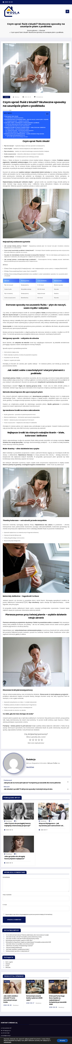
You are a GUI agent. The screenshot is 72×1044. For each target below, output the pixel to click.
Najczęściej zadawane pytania (15, 118)
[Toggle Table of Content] (46, 113)
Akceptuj (62, 1040)
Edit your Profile (52, 763)
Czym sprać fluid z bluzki (11, 116)
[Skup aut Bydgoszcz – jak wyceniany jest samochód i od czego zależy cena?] (53, 811)
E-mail (5, 904)
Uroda (7, 965)
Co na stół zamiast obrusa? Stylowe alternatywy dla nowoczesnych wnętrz (27, 935)
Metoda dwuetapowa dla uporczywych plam (19, 124)
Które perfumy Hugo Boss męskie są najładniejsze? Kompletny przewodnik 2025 (28, 942)
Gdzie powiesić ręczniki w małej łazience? (17, 951)
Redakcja (17, 97)
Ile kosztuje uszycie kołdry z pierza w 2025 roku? (19, 940)
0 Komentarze (39, 97)
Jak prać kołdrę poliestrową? (14, 947)
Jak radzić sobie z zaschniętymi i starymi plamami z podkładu (22, 122)
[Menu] (67, 11)
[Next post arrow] (67, 789)
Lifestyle (6, 97)
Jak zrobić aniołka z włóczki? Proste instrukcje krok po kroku (22, 938)
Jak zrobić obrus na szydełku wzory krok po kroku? (20, 944)
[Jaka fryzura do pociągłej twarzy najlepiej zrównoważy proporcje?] (18, 811)
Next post (7, 786)
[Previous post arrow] (67, 782)
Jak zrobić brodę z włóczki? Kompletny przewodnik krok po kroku (24, 937)
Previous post (8, 780)
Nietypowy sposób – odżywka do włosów (18, 121)
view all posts (30, 767)
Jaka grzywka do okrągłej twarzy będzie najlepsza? (14, 857)
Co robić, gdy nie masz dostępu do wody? (18, 136)
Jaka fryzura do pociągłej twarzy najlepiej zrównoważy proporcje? (17, 824)
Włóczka (8, 967)
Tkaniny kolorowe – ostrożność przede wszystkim (21, 130)
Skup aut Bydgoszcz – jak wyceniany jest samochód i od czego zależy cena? (51, 824)
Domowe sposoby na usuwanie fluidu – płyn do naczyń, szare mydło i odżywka (26, 119)
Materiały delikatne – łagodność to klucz (18, 132)
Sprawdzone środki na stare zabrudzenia (18, 126)
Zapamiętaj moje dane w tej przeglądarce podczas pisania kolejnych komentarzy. (29, 914)
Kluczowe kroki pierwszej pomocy (16, 135)
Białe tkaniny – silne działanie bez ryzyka (18, 129)
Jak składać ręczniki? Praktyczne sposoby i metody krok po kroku (28, 789)
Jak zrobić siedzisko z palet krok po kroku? (17, 949)
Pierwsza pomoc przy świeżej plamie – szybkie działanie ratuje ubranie (24, 134)
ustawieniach (7, 1042)
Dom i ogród (9, 962)
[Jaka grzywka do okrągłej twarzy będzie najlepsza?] (18, 844)
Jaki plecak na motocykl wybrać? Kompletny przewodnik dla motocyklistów (32, 783)
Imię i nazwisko (7, 894)
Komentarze (6, 877)
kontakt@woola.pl (5, 1035)
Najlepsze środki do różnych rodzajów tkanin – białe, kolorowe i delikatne (25, 127)
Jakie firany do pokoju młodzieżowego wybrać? (19, 945)
